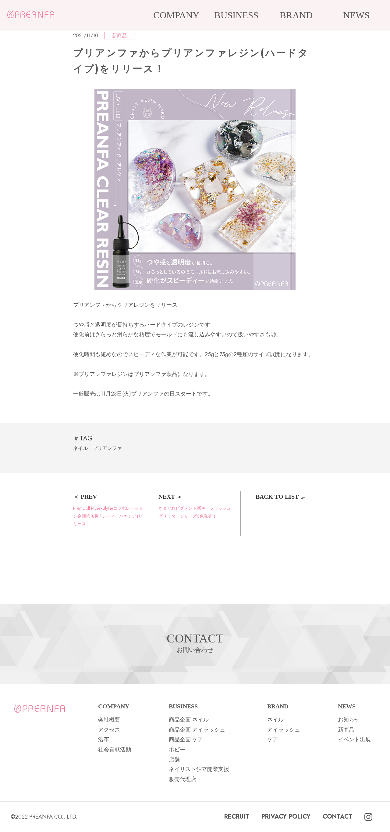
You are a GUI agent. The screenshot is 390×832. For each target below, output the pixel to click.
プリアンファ (107, 448)
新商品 (119, 35)
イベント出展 (354, 739)
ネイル (80, 448)
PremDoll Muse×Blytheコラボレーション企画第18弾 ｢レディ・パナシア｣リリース (108, 515)
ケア (272, 739)
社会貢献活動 (114, 750)
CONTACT (337, 816)
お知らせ (349, 720)
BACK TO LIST (277, 496)
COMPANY (176, 15)
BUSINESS (236, 15)
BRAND (296, 15)
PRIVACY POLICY (285, 816)
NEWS (356, 15)
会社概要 (109, 720)
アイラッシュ (283, 730)
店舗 (174, 759)
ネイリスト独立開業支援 (199, 769)
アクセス (109, 730)
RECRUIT (236, 816)
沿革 (103, 739)
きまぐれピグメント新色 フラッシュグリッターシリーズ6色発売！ (194, 512)
